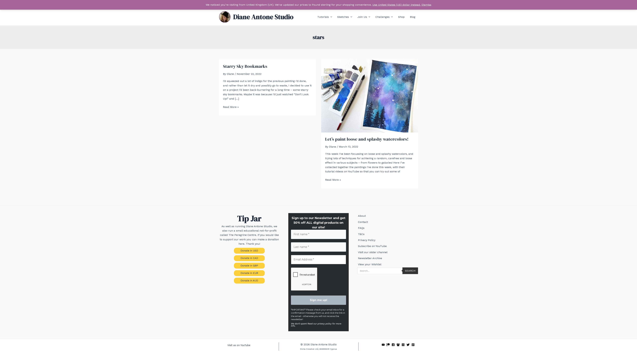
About (362, 215)
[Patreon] (388, 344)
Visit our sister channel (373, 252)
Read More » (231, 107)
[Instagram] (403, 344)
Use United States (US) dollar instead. (396, 4)
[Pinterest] (413, 344)
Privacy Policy (366, 240)
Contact (363, 222)
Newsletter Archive (370, 258)
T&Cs (361, 234)
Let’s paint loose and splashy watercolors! (366, 139)
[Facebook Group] (398, 344)
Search (410, 270)
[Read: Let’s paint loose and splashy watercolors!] (369, 95)
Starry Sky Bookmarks (245, 66)
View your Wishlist (369, 264)
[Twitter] (408, 344)
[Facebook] (393, 344)
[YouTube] (383, 344)
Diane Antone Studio (263, 16)
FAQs (361, 228)
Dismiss (426, 4)
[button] (330, 17)
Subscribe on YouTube (372, 246)
